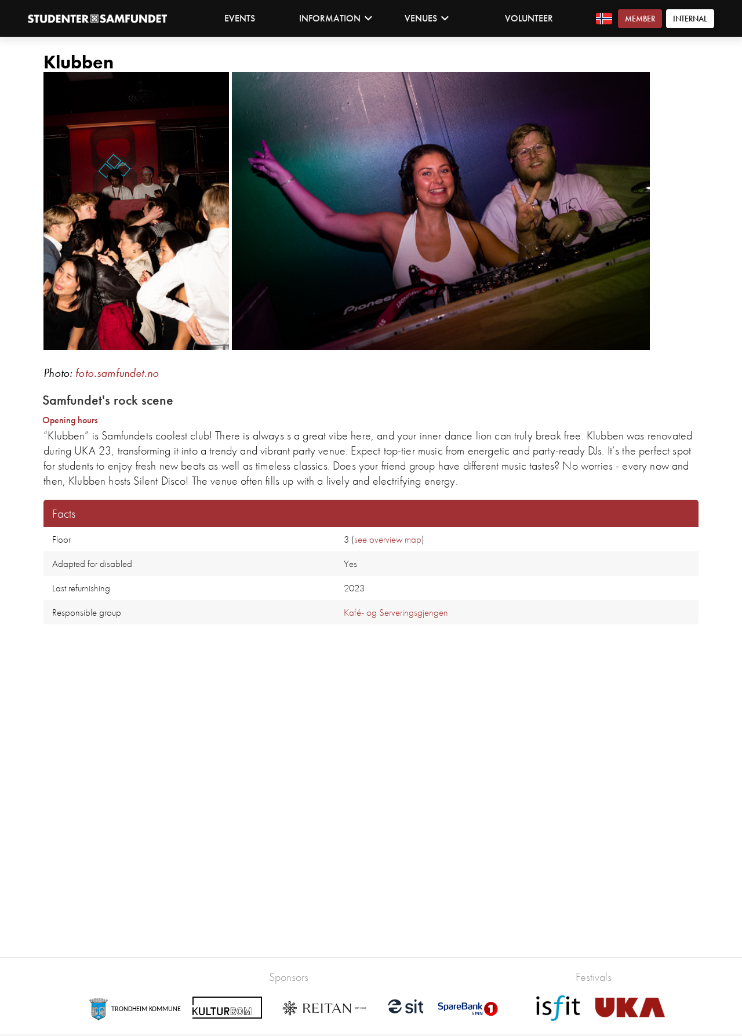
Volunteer (529, 18)
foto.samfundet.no (117, 372)
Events (239, 18)
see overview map (387, 539)
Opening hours (70, 420)
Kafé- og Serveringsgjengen (396, 612)
